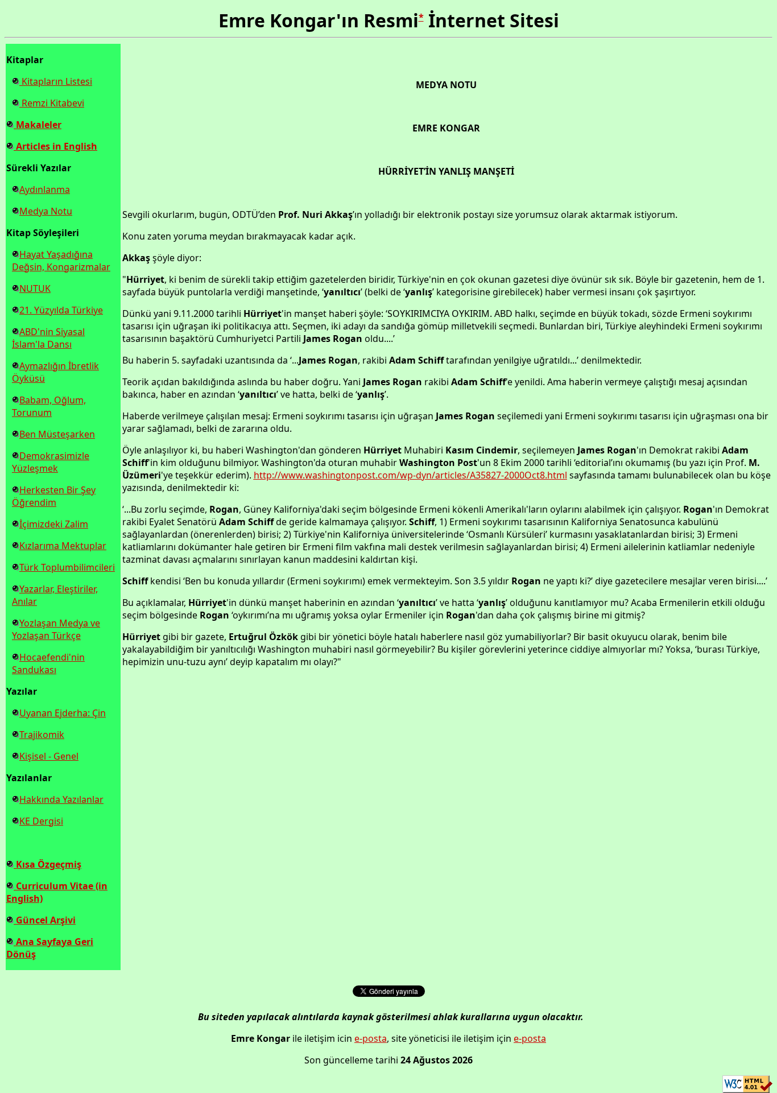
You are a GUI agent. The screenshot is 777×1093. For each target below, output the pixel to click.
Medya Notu (45, 211)
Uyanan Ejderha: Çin (62, 713)
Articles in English (55, 146)
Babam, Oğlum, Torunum (49, 406)
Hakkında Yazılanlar (61, 799)
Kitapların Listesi (55, 81)
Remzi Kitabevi (51, 103)
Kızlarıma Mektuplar (62, 545)
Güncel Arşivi (45, 920)
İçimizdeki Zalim (53, 524)
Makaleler (37, 124)
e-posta (370, 1038)
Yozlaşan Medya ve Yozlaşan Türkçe (56, 629)
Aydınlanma (44, 189)
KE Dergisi (41, 821)
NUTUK (35, 288)
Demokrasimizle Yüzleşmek (50, 462)
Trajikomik (41, 734)
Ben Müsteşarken (57, 434)
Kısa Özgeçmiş (47, 864)
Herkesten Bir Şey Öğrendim (54, 496)
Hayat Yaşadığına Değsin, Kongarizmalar (61, 260)
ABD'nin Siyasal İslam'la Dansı (48, 337)
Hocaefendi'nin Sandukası (48, 663)
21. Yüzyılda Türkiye (61, 310)
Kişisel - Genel (48, 756)
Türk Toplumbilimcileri (67, 567)
